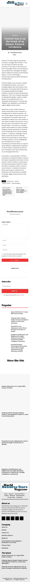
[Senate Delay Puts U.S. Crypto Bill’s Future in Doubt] (6, 313)
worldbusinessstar (16, 52)
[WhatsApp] (18, 272)
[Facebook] (7, 272)
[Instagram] (8, 518)
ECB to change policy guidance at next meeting (21, 191)
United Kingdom (16, 183)
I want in (14, 291)
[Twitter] (11, 272)
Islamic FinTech (6, 183)
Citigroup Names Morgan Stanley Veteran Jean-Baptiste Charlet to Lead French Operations (19, 320)
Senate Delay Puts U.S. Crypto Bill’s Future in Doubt (19, 312)
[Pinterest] (15, 272)
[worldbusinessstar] (15, 205)
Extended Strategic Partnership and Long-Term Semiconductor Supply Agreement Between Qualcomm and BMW (19, 348)
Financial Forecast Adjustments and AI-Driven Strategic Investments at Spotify (19, 328)
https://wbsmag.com (15, 214)
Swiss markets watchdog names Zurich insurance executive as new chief (7, 192)
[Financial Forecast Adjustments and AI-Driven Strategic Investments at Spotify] (6, 328)
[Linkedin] (12, 518)
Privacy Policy (20, 295)
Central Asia (10, 181)
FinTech (15, 35)
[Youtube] (21, 518)
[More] (22, 272)
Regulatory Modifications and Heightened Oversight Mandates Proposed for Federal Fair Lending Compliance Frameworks (19, 338)
